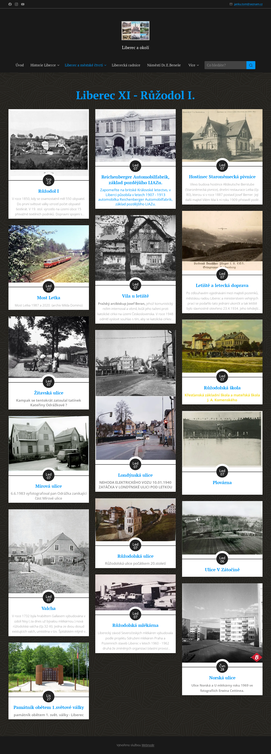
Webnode (148, 745)
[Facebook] (10, 4)
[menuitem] (21, 65)
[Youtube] (22, 4)
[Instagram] (16, 4)
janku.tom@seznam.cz (248, 4)
